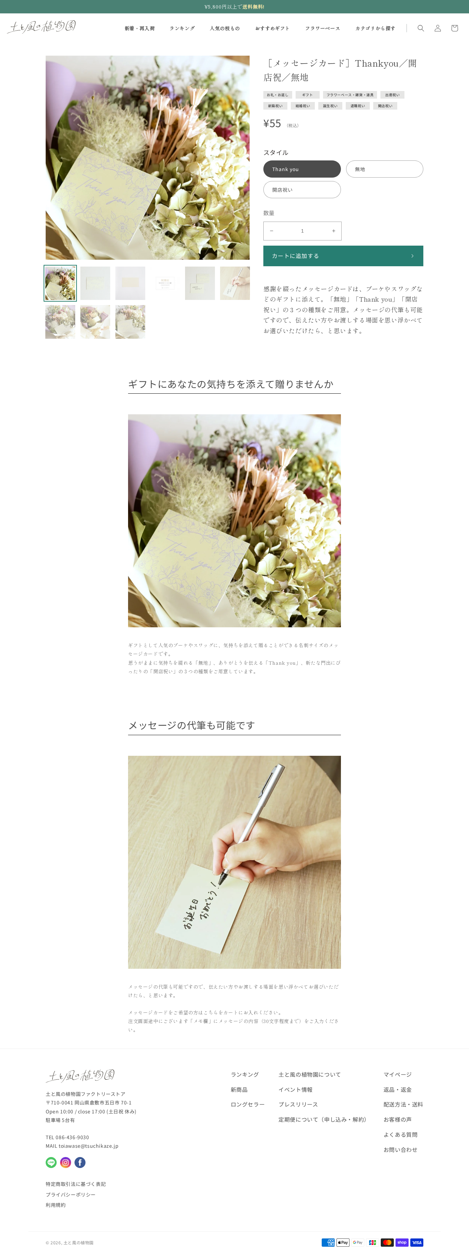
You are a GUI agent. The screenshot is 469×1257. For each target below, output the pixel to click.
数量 (269, 213)
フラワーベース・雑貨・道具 (350, 94)
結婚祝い (303, 105)
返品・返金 (398, 1089)
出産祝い (392, 94)
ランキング (245, 1074)
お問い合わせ (401, 1149)
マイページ (398, 1074)
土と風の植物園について (309, 1074)
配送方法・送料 (403, 1104)
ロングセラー (248, 1104)
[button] (420, 28)
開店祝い (385, 105)
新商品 (239, 1089)
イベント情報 (295, 1089)
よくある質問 (401, 1134)
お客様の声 (398, 1119)
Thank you (285, 169)
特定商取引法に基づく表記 (76, 1183)
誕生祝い (330, 105)
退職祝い (358, 105)
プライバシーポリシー (71, 1194)
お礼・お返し (278, 94)
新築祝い (275, 105)
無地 (360, 169)
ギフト (307, 94)
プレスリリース (298, 1104)
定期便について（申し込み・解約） (324, 1119)
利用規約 (56, 1204)
